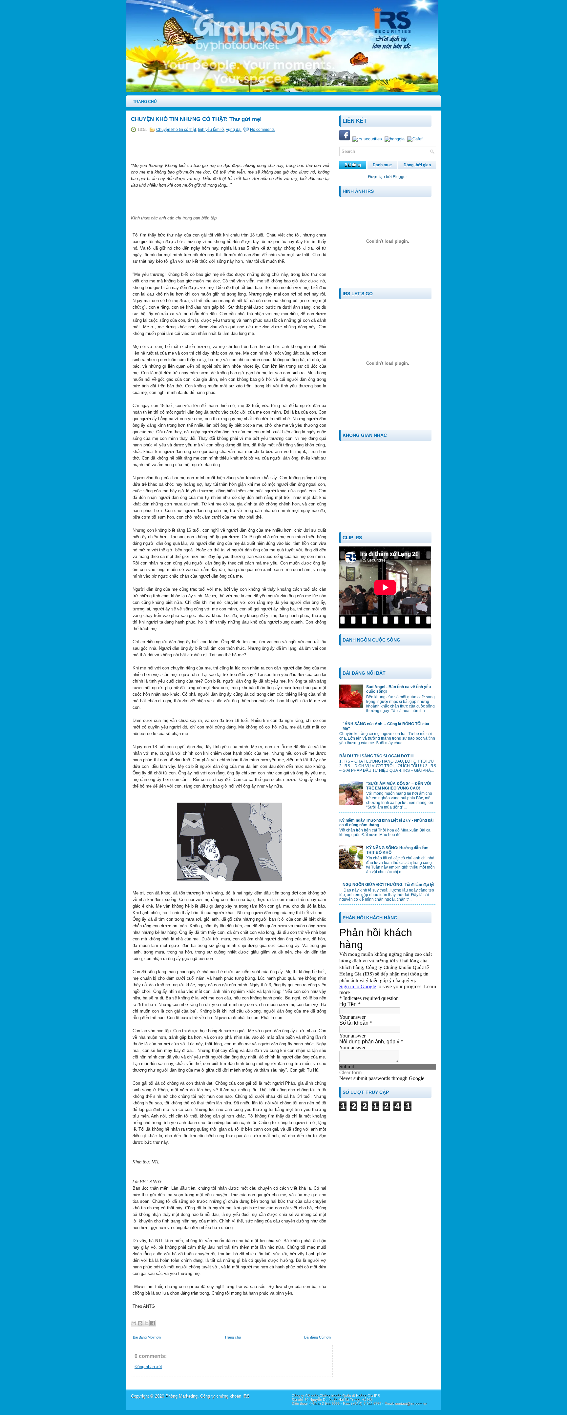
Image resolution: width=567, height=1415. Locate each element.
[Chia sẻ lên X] (146, 1323)
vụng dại (234, 129)
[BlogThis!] (140, 1323)
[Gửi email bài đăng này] (134, 1323)
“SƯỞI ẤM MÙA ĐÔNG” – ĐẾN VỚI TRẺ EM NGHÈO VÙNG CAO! (398, 785)
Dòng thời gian (417, 165)
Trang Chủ (145, 101)
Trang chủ (232, 1337)
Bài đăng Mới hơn (147, 1337)
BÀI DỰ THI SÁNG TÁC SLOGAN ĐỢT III (376, 756)
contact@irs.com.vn (411, 1403)
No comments (262, 129)
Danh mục (382, 165)
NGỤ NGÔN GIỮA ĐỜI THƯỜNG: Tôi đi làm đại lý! (388, 884)
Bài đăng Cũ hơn (317, 1337)
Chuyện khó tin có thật (176, 129)
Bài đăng (353, 165)
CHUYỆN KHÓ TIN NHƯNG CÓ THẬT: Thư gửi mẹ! (196, 119)
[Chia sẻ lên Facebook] (152, 1323)
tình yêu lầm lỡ (211, 129)
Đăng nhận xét (148, 1366)
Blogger (400, 176)
